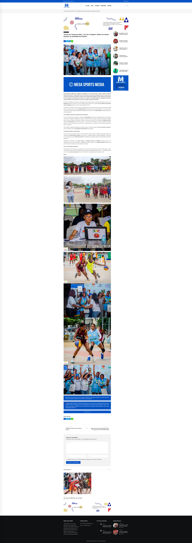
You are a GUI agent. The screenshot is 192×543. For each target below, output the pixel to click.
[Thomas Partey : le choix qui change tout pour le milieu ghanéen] (115, 56)
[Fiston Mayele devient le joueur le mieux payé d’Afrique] (115, 70)
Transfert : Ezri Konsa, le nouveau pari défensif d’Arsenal (123, 41)
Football (97, 5)
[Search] (125, 5)
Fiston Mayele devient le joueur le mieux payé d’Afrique (123, 71)
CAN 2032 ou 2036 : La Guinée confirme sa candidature (123, 49)
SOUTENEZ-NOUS (87, 411)
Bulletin (109, 5)
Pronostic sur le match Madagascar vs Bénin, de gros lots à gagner (107, 526)
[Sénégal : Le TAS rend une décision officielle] (115, 63)
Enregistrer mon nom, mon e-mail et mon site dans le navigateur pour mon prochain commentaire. (84, 459)
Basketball (103, 5)
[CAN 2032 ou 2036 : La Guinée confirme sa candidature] (115, 48)
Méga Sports (68, 397)
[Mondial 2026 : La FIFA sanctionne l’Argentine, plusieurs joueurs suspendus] (115, 33)
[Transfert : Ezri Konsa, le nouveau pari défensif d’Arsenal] (115, 41)
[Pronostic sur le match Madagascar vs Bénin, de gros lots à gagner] (99, 525)
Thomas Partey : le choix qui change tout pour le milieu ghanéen (123, 56)
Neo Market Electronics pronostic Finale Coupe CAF (107, 533)
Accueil (87, 5)
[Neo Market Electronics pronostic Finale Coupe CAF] (99, 532)
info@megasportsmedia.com (69, 1)
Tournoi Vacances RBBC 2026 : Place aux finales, (73, 498)
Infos (92, 5)
